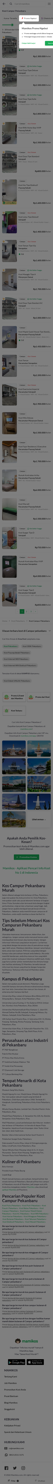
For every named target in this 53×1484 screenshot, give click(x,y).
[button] (29, 18)
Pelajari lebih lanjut (28, 43)
